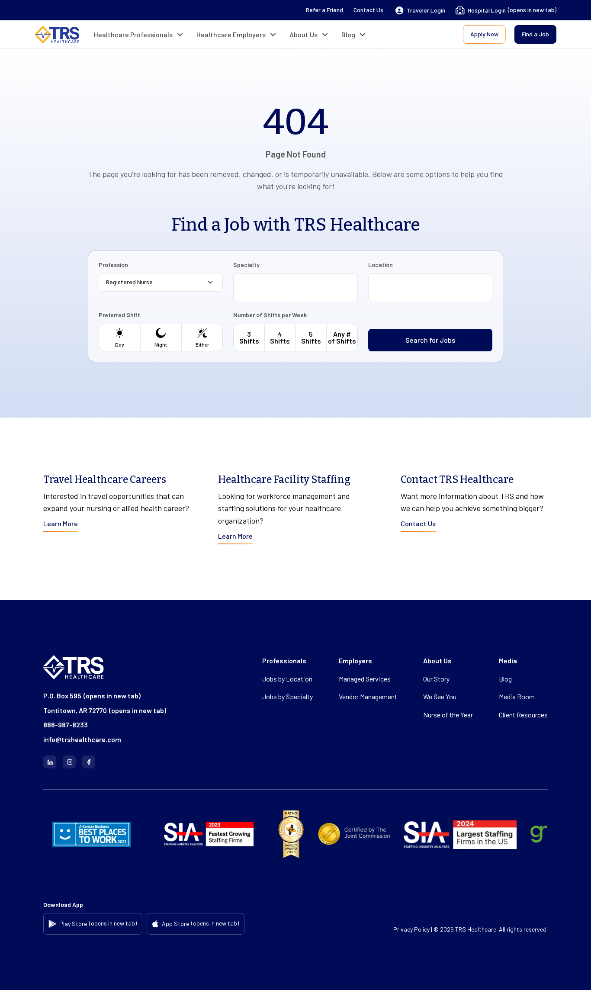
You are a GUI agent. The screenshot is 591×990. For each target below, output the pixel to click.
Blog (348, 34)
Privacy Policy (411, 929)
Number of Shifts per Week (270, 315)
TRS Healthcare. (476, 929)
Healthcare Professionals (133, 34)
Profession (113, 264)
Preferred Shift (119, 315)
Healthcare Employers (231, 34)
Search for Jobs (430, 340)
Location (380, 264)
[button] (420, 10)
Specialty (246, 264)
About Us (303, 34)
